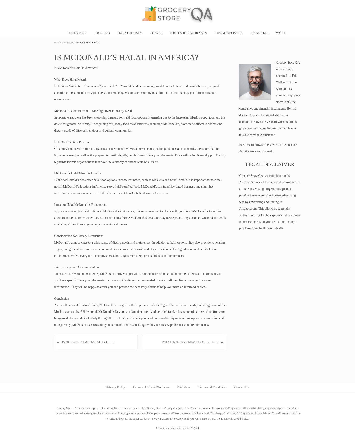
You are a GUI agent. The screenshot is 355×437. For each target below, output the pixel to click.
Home (57, 42)
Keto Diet (77, 33)
